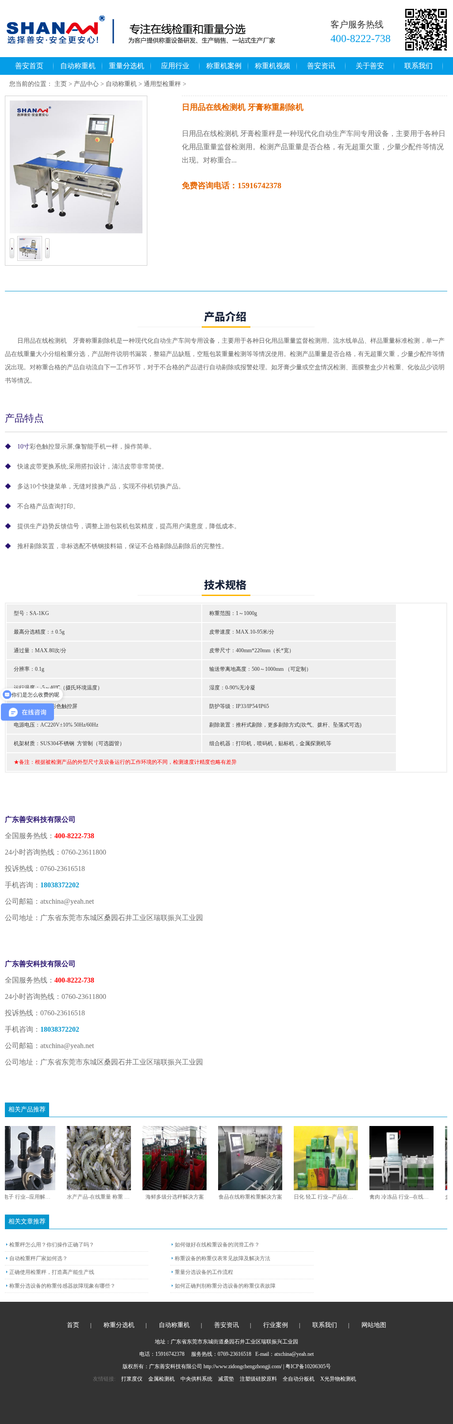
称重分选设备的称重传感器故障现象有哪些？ (62, 1286)
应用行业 (175, 66)
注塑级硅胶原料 (258, 1379)
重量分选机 (126, 66)
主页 (60, 84)
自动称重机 (78, 66)
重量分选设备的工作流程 (204, 1272)
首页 (73, 1325)
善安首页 (29, 66)
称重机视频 (272, 66)
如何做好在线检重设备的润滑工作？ (217, 1245)
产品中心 (86, 84)
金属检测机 (161, 1379)
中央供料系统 (196, 1379)
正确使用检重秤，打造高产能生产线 (51, 1272)
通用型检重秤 (162, 84)
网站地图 (373, 1325)
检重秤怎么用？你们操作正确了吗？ (51, 1245)
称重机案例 (224, 66)
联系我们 (418, 66)
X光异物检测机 (338, 1379)
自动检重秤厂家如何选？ (38, 1258)
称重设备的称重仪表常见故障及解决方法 (222, 1258)
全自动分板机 (299, 1379)
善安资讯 (321, 66)
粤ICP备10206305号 (308, 1366)
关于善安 (370, 66)
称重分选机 (119, 1325)
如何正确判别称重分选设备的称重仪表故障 (225, 1286)
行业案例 (275, 1325)
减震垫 (226, 1379)
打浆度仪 (131, 1379)
